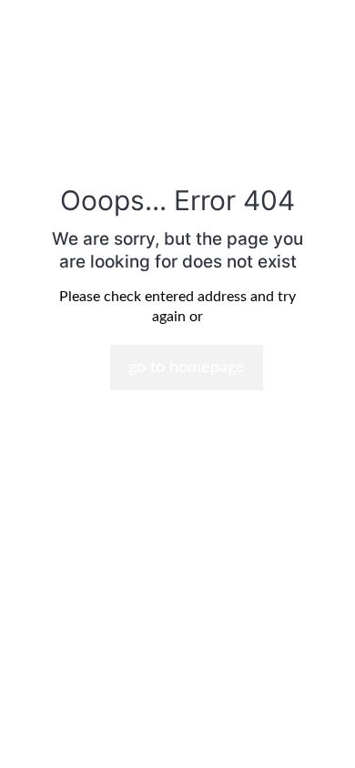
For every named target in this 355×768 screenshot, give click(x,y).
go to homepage (186, 367)
